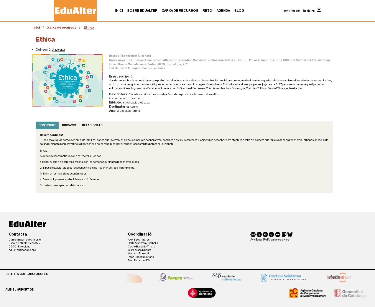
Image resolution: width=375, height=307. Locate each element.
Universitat (58, 49)
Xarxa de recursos (180, 10)
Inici (119, 10)
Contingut (47, 125)
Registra (309, 10)
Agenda (223, 10)
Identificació (291, 10)
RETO (207, 10)
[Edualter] (75, 10)
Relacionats (92, 125)
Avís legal (256, 239)
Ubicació (69, 125)
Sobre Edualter (142, 10)
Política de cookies (276, 239)
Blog (239, 10)
